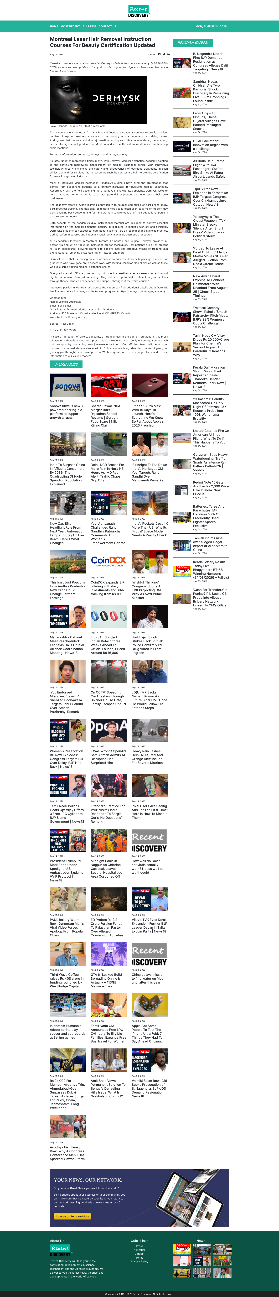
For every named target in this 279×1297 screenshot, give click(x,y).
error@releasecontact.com (104, 344)
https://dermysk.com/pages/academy (104, 154)
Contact (140, 1253)
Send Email (65, 305)
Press (139, 1246)
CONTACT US (107, 26)
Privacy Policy (139, 1261)
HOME (54, 26)
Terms (139, 1257)
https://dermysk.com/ (74, 317)
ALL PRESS (89, 26)
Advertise (139, 1249)
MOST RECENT (70, 26)
